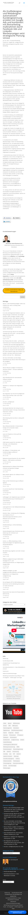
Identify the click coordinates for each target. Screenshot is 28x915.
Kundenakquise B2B (8, 660)
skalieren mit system (7, 756)
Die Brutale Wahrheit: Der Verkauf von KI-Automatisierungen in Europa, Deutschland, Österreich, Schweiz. (14, 409)
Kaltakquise (5, 737)
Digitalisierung (6, 730)
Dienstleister (16, 728)
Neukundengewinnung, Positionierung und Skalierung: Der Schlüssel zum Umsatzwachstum (13, 532)
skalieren (18, 754)
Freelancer (5, 42)
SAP (14, 754)
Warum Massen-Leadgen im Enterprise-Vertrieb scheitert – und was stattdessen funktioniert (13, 369)
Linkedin (22, 739)
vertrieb (5, 765)
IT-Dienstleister (12, 735)
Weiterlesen (10, 328)
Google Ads (11, 42)
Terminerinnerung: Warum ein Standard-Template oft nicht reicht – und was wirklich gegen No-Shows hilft (14, 333)
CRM (9, 725)
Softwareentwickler (7, 761)
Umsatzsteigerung (7, 763)
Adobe (4, 723)
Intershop (5, 735)
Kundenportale (6, 739)
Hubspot (17, 732)
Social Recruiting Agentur (8, 758)
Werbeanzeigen (6, 768)
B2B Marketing (16, 723)
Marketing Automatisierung (9, 746)
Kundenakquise (13, 737)
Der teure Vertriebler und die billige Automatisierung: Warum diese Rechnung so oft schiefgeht (14, 359)
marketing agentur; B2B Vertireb (10, 744)
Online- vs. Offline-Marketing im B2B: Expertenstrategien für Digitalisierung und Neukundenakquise (13, 542)
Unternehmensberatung (18, 763)
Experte (5, 732)
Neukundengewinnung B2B (12, 44)
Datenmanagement (7, 728)
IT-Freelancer (20, 735)
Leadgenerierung (11, 272)
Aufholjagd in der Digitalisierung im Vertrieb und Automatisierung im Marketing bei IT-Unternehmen (14, 498)
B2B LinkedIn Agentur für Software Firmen (13, 474)
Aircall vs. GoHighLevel (8, 402)
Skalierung (5, 658)
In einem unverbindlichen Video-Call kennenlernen (14, 290)
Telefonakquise (16, 761)
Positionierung (16, 751)
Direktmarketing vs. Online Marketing (12, 525)
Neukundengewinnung (18, 749)
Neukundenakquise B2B (10, 871)
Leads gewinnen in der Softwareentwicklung (14, 507)
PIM (4, 751)
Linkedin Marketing (7, 742)
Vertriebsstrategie (12, 765)
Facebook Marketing (15, 40)
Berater (5, 725)
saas (10, 754)
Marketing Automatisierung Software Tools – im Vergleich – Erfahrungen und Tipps (13, 906)
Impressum (6, 671)
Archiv (4, 880)
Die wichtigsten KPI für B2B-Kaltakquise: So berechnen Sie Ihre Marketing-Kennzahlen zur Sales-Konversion (13, 583)
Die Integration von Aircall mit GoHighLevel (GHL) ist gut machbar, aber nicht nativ (14, 842)
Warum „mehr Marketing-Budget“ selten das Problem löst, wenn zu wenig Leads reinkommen (14, 305)
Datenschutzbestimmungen (10, 673)
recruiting (5, 754)
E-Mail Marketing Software (16, 730)
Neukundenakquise (7, 749)
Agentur (9, 723)
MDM (18, 746)
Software (17, 758)
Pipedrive (9, 751)
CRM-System (15, 725)
